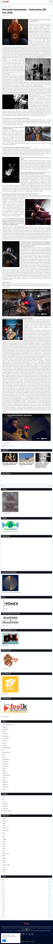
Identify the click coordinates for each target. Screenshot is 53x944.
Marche (3, 841)
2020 (26, 902)
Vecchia (49, 485)
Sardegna (4, 858)
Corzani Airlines (5, 738)
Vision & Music (5, 786)
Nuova (3, 485)
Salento (3, 855)
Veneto (3, 871)
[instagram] (26, 934)
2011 (26, 882)
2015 (26, 891)
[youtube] (32, 934)
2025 (26, 914)
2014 (26, 888)
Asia (3, 799)
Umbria (3, 867)
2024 (26, 912)
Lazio (3, 834)
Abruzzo (4, 818)
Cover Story (11, 445)
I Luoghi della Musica (6, 747)
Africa (3, 797)
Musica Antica (5, 761)
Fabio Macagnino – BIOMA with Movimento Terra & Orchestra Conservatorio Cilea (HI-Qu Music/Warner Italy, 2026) (42, 465)
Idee (3, 750)
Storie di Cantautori (6, 775)
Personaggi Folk (5, 766)
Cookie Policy (21, 941)
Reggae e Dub (5, 773)
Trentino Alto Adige (6, 864)
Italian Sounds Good (6, 752)
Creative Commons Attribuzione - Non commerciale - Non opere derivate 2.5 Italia (34, 930)
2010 (26, 879)
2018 (26, 898)
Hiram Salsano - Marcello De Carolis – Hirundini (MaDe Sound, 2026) (9, 463)
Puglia (3, 851)
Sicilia (3, 860)
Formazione (4, 745)
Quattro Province (5, 853)
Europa (3, 801)
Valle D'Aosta (4, 869)
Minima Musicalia (5, 759)
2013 (26, 886)
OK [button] (4, 940)
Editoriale (4, 743)
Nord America (5, 806)
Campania (4, 825)
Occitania (4, 846)
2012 (26, 884)
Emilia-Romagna (5, 830)
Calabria (9, 6)
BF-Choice (4, 731)
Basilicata (4, 821)
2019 (26, 900)
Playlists (4, 768)
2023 (26, 909)
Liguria (3, 837)
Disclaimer (27, 941)
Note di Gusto (5, 763)
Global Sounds (5, 804)
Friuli (3, 832)
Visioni (3, 789)
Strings (3, 777)
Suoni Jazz (4, 780)
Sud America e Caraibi (6, 810)
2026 (26, 916)
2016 (26, 893)
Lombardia (4, 839)
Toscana (4, 862)
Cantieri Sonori (5, 733)
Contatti (32, 941)
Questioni (4, 770)
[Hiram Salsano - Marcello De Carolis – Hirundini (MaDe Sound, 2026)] (10, 457)
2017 (26, 895)
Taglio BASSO (5, 782)
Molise (3, 844)
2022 (26, 907)
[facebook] (21, 934)
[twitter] (29, 934)
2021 (26, 905)
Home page (4, 6)
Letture (3, 754)
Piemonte (4, 848)
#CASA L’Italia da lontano (7, 724)
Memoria (4, 756)
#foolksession (5, 729)
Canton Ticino (5, 828)
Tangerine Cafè (5, 784)
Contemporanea (5, 736)
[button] (1, 2)
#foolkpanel (4, 727)
